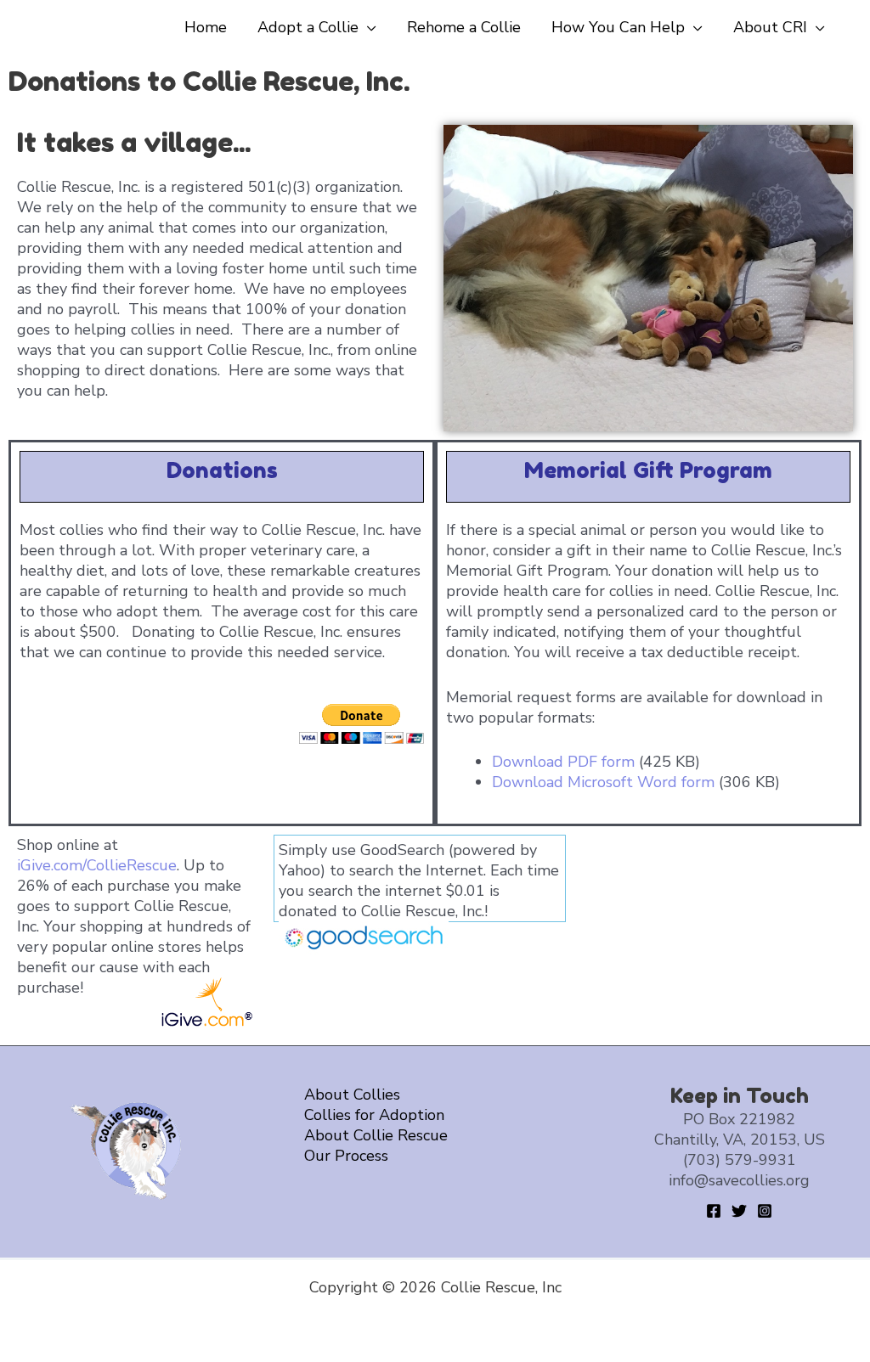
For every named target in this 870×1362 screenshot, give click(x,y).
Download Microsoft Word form (603, 782)
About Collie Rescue (376, 1135)
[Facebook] (713, 1210)
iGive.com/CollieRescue (97, 865)
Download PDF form (563, 761)
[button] (367, 27)
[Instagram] (764, 1210)
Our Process (346, 1155)
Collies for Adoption (374, 1115)
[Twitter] (739, 1210)
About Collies (352, 1094)
